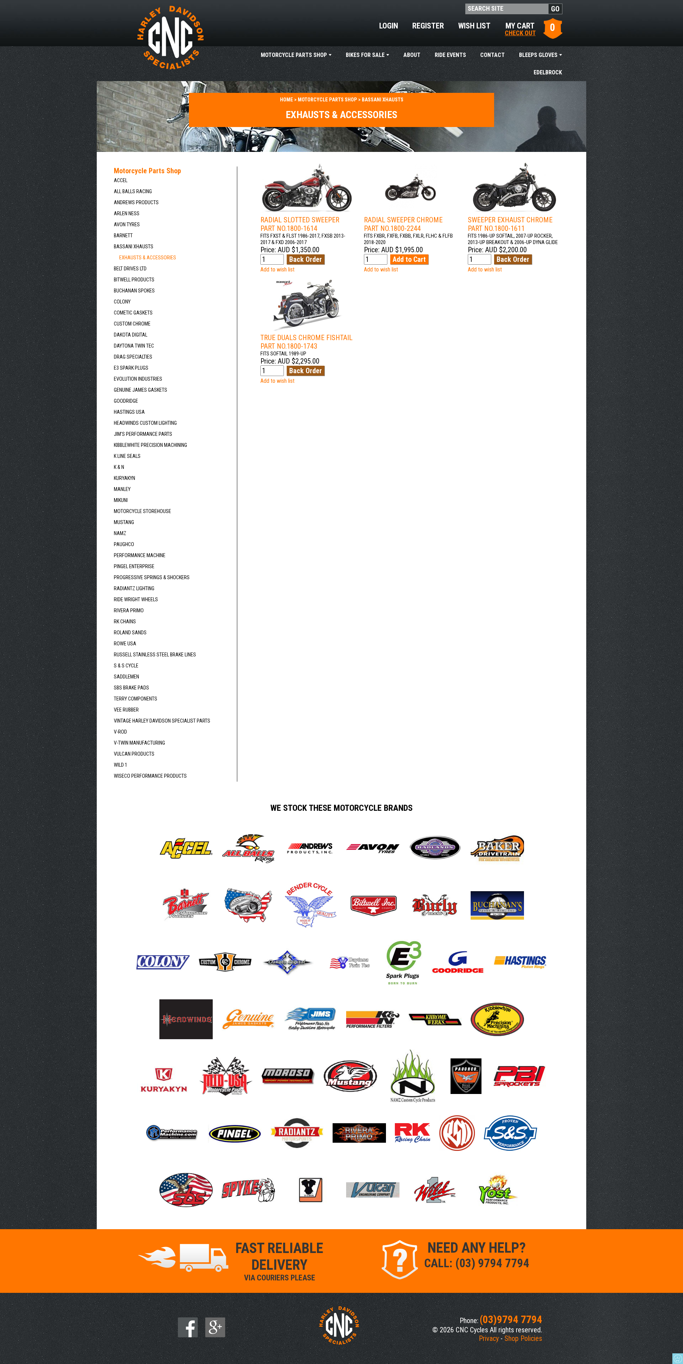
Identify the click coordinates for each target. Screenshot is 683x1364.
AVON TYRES (127, 225)
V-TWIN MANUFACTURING (139, 743)
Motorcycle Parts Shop (294, 55)
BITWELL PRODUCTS (134, 280)
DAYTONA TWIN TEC (134, 346)
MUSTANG (124, 522)
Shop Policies (523, 1338)
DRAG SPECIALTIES (133, 357)
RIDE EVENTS (450, 55)
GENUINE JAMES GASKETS (140, 390)
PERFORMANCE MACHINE (139, 556)
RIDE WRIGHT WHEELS (136, 600)
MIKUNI (121, 500)
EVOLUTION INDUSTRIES (138, 379)
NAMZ (120, 533)
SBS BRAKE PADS (131, 688)
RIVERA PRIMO (129, 611)
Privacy (489, 1338)
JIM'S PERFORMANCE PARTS (143, 434)
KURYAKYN (124, 478)
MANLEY (122, 489)
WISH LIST (474, 25)
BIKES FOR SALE (365, 55)
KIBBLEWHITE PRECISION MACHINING (150, 445)
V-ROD (120, 732)
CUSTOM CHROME (132, 324)
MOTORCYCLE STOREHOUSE (142, 511)
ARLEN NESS (126, 214)
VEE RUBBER (126, 710)
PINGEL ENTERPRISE (134, 567)
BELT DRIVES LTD (130, 269)
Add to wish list (277, 269)
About (411, 55)
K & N (119, 467)
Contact (492, 55)
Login (388, 25)
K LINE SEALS (127, 456)
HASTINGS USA (129, 412)
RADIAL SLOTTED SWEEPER (299, 224)
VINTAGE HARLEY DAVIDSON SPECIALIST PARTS (162, 721)
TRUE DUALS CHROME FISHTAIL (306, 341)
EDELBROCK (548, 72)
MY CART (520, 28)
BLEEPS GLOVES (538, 55)
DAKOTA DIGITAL (130, 335)
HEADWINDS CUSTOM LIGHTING (145, 423)
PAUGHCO (124, 544)
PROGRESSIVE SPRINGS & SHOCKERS (152, 578)
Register (428, 25)
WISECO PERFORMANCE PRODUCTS (150, 776)
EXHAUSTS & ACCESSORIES (147, 258)
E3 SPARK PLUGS (131, 368)
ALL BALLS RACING (133, 192)
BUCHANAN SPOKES (134, 291)
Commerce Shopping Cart (677, 1358)
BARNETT (123, 236)
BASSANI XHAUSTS (133, 247)
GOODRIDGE (126, 401)
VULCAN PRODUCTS (134, 754)
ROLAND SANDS (130, 633)
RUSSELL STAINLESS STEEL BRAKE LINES (155, 655)
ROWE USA (125, 644)
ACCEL (120, 181)
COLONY (122, 302)
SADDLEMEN (126, 677)
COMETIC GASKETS (133, 313)
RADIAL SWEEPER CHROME (403, 224)
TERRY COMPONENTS (135, 699)
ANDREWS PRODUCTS (136, 203)
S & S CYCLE (126, 666)
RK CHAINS (125, 622)
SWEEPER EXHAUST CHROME (510, 224)
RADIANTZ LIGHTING (134, 589)
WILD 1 (120, 765)
